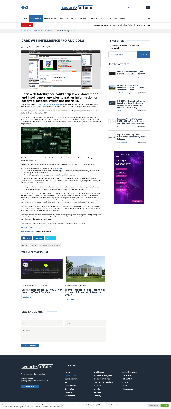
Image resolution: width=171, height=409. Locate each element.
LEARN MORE (30, 386)
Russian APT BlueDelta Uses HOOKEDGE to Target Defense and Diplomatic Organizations (130, 121)
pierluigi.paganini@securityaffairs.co (34, 380)
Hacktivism (106, 19)
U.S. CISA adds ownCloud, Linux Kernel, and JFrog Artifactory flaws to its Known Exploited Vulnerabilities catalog (131, 104)
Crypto (125, 382)
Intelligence (119, 19)
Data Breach (71, 19)
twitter (51, 238)
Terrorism (126, 375)
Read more (27, 297)
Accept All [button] (164, 405)
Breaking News (34, 31)
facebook (28, 238)
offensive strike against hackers (37, 107)
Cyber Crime (36, 19)
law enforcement (54, 245)
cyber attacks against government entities (51, 104)
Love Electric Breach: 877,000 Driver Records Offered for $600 (109, 25)
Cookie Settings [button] (153, 405)
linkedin (39, 238)
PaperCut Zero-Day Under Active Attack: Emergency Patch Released (131, 136)
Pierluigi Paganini (28, 47)
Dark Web (60, 168)
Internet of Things (102, 379)
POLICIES (126, 385)
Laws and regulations (103, 382)
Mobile (97, 389)
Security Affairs (27, 231)
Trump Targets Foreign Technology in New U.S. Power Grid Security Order (85, 292)
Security (120, 93)
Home (25, 19)
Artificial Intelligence (103, 375)
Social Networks (129, 372)
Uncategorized (122, 142)
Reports (97, 392)
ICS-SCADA (127, 379)
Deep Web (83, 19)
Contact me (127, 389)
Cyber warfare (50, 19)
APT (61, 19)
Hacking (94, 19)
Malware (97, 385)
